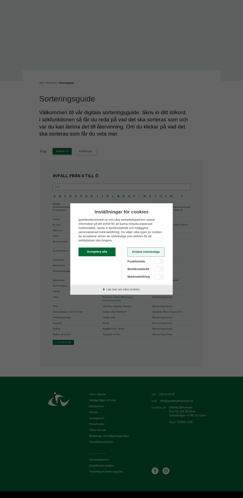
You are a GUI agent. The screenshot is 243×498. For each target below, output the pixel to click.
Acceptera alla (97, 251)
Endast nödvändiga (146, 251)
